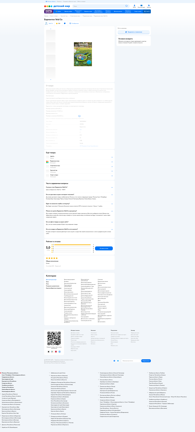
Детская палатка (101, 321)
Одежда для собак (135, 340)
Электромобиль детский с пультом (87, 289)
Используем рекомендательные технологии (54, 361)
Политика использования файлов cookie (78, 344)
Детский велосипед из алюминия (86, 303)
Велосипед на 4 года (85, 293)
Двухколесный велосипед (70, 307)
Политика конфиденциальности (78, 342)
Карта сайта (73, 350)
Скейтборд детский (68, 295)
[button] (147, 11)
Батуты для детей (102, 289)
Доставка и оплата (75, 332)
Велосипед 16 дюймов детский (88, 284)
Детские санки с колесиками (88, 318)
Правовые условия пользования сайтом (64, 359)
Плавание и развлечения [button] (52, 286)
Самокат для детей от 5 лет (70, 303)
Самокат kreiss (67, 305)
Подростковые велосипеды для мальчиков (88, 314)
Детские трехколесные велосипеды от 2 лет (86, 306)
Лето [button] (47, 284)
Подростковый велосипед (87, 299)
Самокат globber (68, 290)
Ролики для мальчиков (103, 296)
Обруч (99, 310)
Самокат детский (68, 288)
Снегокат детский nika (86, 320)
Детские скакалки (102, 306)
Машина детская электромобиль (68, 286)
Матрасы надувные (102, 308)
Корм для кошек (134, 334)
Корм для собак (134, 338)
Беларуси (63, 363)
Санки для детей (85, 316)
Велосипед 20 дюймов (69, 309)
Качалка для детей (68, 311)
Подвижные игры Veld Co (100, 16)
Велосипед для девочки (86, 291)
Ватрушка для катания (103, 281)
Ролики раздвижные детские (104, 292)
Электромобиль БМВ (86, 300)
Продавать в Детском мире (77, 334)
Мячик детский (101, 304)
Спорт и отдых (54, 16)
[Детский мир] (57, 6)
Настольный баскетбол (103, 302)
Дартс (99, 300)
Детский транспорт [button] (51, 279)
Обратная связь (74, 348)
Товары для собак (135, 336)
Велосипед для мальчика (86, 295)
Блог (112, 343)
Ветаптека (133, 342)
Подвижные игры (87, 16)
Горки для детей (101, 313)
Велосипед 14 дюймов (86, 282)
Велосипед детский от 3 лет (70, 297)
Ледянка (100, 285)
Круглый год (64, 16)
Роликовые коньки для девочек (105, 294)
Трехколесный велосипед (70, 283)
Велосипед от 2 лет (85, 311)
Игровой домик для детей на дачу (104, 319)
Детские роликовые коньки (104, 287)
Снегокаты (100, 279)
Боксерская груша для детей (104, 311)
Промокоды (74, 340)
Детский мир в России (49, 363)
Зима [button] (47, 281)
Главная (46, 16)
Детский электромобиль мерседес (87, 309)
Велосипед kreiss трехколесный (85, 280)
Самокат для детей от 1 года (87, 286)
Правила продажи (75, 338)
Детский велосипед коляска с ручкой (71, 315)
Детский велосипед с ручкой (71, 294)
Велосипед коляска (68, 292)
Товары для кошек (135, 332)
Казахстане (57, 363)
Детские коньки (101, 283)
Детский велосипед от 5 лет (70, 299)
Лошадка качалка (68, 313)
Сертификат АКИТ (75, 346)
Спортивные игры (75, 16)
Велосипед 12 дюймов (69, 301)
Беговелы (66, 281)
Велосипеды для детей (69, 279)
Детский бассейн (102, 298)
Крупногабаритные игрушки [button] (53, 288)
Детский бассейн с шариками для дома (105, 316)
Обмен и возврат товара (76, 336)
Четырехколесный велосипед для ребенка (71, 321)
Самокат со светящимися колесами (70, 318)
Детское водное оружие (103, 291)
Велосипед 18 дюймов (86, 297)
